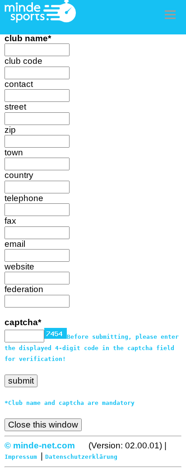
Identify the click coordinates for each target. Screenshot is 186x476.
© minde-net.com (40, 445)
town (14, 152)
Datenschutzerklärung (81, 456)
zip (10, 130)
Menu (170, 14)
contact (19, 84)
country (19, 175)
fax (10, 221)
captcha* (23, 322)
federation (24, 289)
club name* (28, 38)
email (15, 244)
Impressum (21, 456)
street (15, 106)
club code (23, 61)
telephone (24, 198)
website (19, 266)
